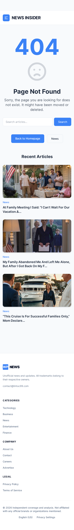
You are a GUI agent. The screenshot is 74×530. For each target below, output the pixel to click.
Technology (9, 407)
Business (8, 414)
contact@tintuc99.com (16, 386)
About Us (8, 449)
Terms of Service (12, 490)
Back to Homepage (27, 138)
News (55, 138)
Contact (7, 455)
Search (62, 122)
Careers (7, 461)
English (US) (26, 517)
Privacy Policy (11, 484)
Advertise (8, 467)
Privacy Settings (46, 517)
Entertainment (10, 426)
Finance (7, 432)
